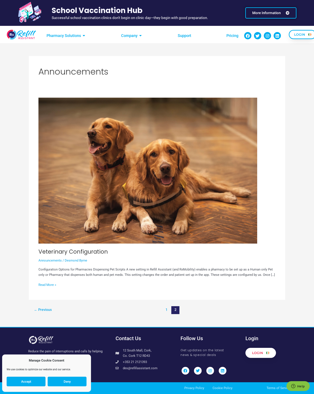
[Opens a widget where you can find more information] (298, 386)
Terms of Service (279, 388)
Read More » (47, 284)
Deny (67, 382)
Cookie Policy (222, 388)
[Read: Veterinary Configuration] (147, 170)
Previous (43, 310)
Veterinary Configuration (73, 252)
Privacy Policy (194, 388)
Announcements (50, 260)
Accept (26, 382)
